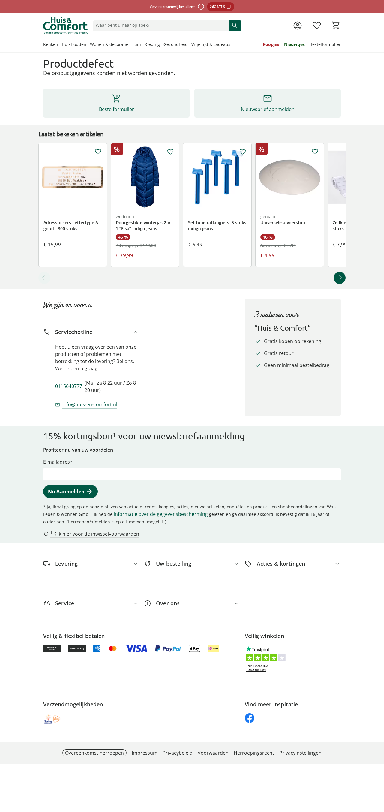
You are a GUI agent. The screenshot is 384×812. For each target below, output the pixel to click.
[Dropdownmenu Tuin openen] (143, 45)
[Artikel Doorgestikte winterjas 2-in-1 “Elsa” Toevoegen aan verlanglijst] (170, 152)
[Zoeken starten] (235, 25)
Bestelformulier (325, 44)
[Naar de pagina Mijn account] (297, 25)
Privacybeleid (178, 753)
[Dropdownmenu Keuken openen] (60, 45)
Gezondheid (176, 44)
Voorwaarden (213, 753)
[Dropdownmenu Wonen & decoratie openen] (130, 45)
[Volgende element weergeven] (340, 278)
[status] (160, 25)
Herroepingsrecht (254, 753)
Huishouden (74, 44)
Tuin (136, 44)
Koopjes (271, 44)
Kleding (152, 44)
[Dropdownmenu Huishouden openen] (88, 45)
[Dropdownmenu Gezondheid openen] (189, 45)
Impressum (145, 753)
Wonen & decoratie (109, 44)
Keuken (50, 44)
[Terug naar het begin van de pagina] (377, 769)
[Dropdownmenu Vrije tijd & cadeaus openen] (232, 45)
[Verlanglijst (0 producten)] (317, 25)
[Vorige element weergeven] (44, 278)
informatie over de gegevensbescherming (161, 514)
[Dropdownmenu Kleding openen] (162, 45)
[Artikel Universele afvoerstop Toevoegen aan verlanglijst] (315, 152)
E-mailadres (56, 462)
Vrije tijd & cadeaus (210, 44)
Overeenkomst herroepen (94, 753)
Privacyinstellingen (300, 753)
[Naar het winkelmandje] (336, 25)
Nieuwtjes (294, 44)
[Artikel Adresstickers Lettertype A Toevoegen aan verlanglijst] (98, 152)
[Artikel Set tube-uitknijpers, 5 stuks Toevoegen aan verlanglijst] (242, 152)
